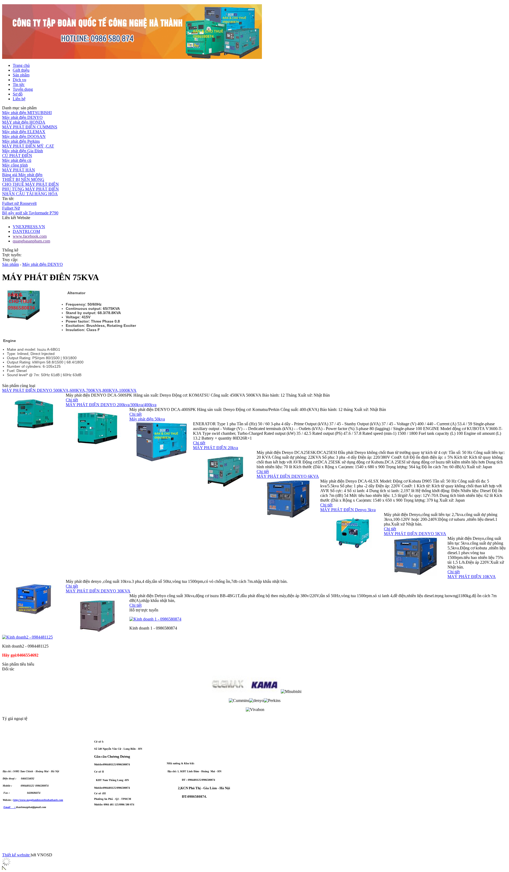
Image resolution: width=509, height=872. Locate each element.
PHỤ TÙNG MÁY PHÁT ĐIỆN (30, 189)
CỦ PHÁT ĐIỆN (17, 155)
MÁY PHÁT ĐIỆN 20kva (215, 447)
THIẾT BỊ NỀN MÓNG (23, 179)
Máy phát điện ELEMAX (23, 131)
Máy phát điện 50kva (147, 419)
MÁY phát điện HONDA (23, 122)
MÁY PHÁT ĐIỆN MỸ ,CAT (28, 146)
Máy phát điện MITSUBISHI (27, 112)
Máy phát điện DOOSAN (24, 136)
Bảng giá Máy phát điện (22, 174)
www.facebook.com (30, 236)
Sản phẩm (10, 264)
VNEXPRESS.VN (29, 226)
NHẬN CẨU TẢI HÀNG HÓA (30, 194)
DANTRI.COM (26, 231)
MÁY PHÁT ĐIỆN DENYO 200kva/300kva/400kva (111, 404)
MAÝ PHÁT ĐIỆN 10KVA (471, 576)
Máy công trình (15, 165)
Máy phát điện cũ (16, 160)
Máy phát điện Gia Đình (22, 151)
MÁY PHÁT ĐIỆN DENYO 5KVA (415, 533)
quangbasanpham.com (31, 241)
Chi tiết (72, 400)
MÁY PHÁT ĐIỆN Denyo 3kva (348, 509)
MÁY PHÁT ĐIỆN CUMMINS (29, 127)
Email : (9, 807)
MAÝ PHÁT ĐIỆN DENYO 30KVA (98, 591)
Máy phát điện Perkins (21, 141)
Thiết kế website (16, 855)
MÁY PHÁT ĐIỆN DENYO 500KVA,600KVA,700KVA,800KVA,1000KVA (69, 390)
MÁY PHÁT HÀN (18, 170)
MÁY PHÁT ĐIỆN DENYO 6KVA (288, 476)
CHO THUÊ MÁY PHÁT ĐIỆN (30, 184)
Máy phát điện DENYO (22, 117)
